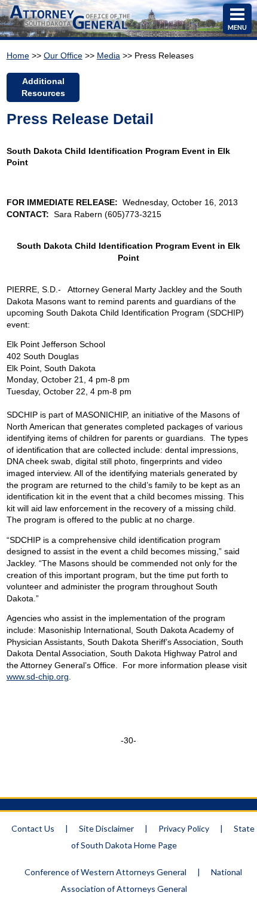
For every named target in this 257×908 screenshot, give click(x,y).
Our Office (63, 55)
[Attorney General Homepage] (70, 30)
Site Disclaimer (106, 828)
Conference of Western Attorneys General (105, 872)
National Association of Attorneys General (151, 880)
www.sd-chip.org (38, 676)
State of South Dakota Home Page (163, 836)
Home (18, 55)
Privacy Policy (183, 828)
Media (108, 55)
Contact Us (32, 828)
